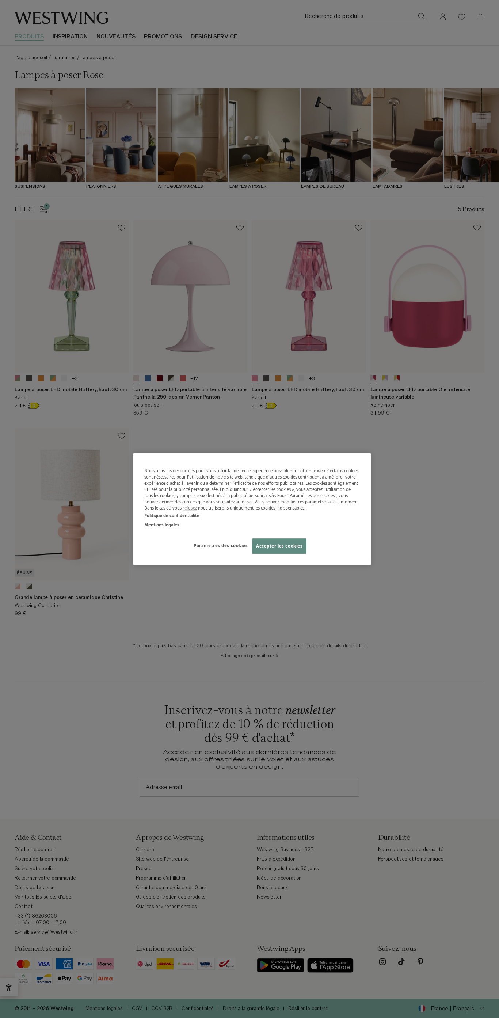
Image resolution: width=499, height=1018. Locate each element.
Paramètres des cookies (221, 545)
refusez (190, 508)
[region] (252, 509)
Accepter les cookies (279, 546)
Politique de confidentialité (171, 515)
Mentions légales (161, 524)
